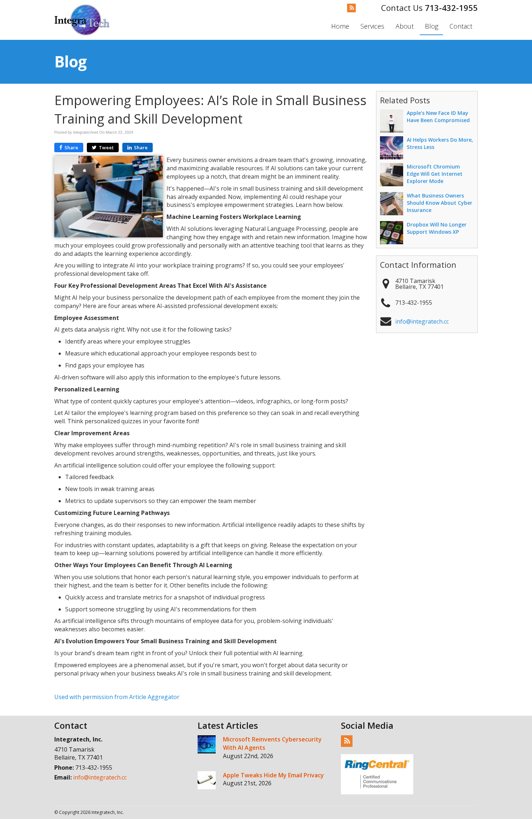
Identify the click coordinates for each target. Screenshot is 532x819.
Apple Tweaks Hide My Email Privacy (273, 775)
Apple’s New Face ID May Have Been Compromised (438, 116)
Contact (460, 26)
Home (340, 26)
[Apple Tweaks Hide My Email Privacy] (207, 780)
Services (372, 26)
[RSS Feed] (351, 8)
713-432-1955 (451, 7)
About (405, 26)
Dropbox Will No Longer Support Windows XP (436, 228)
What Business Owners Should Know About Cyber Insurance (439, 202)
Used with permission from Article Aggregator (117, 697)
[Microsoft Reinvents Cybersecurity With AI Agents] (207, 744)
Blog (431, 26)
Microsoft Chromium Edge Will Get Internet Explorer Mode (435, 173)
